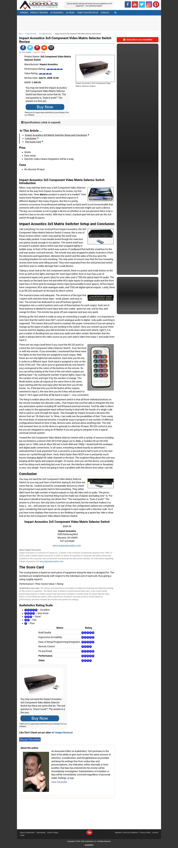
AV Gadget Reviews (45, 34)
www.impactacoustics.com (67, 545)
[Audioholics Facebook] (127, 4)
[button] (134, 4)
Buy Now (45, 107)
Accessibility (89, 845)
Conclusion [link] (30, 138)
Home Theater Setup (87, 12)
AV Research (56, 12)
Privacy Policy (145, 832)
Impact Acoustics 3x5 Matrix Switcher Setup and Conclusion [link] (56, 135)
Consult (105, 12)
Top (89, 832)
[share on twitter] (30, 47)
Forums (24, 12)
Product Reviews (39, 12)
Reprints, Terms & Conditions (126, 832)
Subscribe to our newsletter (139, 39)
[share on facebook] (23, 47)
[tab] (67, 122)
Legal (22, 835)
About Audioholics (27, 832)
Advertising (40, 832)
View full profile (59, 782)
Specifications (32, 122)
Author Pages (52, 832)
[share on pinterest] (37, 47)
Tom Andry (26, 52)
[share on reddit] (44, 47)
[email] (51, 47)
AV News (70, 12)
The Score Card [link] (33, 141)
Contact (155, 832)
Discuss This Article (30, 739)
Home (21, 34)
